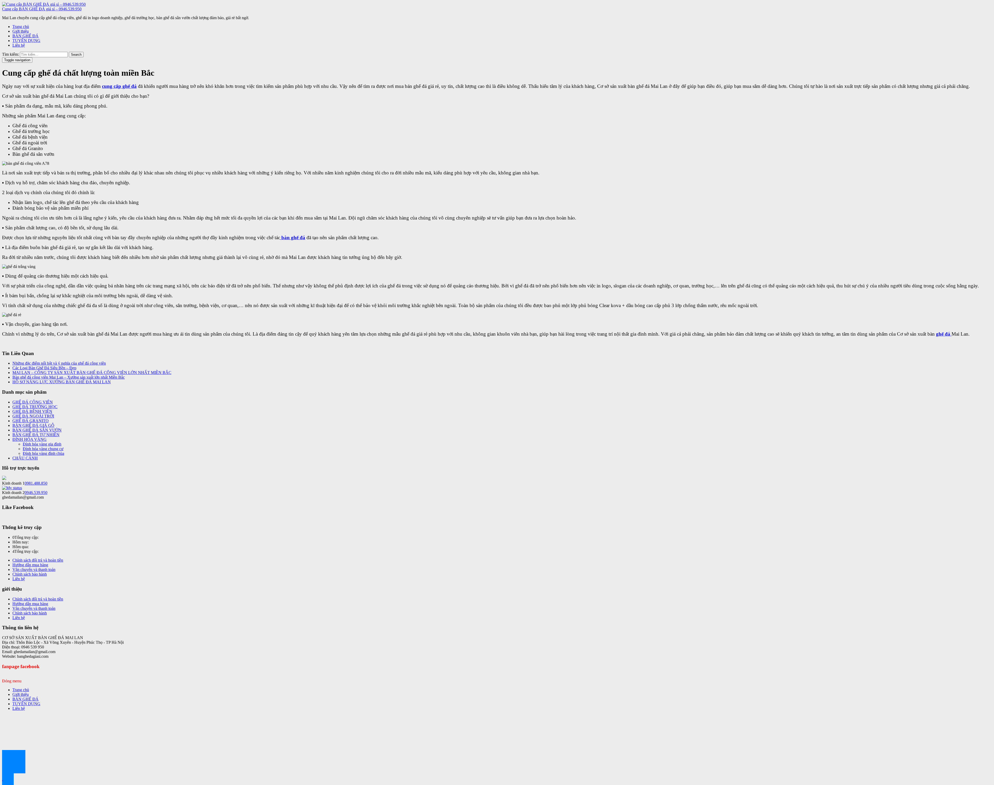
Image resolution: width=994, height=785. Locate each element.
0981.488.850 (36, 483)
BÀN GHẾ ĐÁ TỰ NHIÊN (36, 435)
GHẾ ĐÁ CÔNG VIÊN (32, 402)
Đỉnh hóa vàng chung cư (43, 449)
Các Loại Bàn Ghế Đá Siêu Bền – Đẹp (44, 368)
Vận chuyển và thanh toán (33, 569)
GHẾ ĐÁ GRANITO (30, 421)
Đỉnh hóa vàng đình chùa (43, 453)
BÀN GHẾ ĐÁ (25, 36)
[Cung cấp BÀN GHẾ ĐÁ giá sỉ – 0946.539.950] (44, 4)
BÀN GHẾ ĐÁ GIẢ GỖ (33, 425)
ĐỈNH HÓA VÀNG (29, 439)
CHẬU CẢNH (25, 458)
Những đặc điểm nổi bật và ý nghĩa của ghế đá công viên (59, 363)
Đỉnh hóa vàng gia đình (42, 444)
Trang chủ (20, 26)
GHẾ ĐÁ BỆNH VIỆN (32, 411)
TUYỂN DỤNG (26, 40)
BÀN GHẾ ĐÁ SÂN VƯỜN (37, 430)
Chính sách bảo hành (29, 574)
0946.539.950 (36, 492)
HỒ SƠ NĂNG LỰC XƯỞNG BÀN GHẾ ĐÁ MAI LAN (61, 382)
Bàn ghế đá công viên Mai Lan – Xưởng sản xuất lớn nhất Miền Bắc (68, 377)
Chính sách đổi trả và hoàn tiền (37, 560)
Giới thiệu (20, 31)
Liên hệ (18, 45)
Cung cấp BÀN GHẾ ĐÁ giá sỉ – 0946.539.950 (42, 9)
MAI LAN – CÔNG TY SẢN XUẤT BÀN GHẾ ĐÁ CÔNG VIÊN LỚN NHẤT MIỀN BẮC (91, 372)
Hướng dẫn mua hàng (30, 565)
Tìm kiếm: (10, 54)
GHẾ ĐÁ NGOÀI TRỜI (33, 416)
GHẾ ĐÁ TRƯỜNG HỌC (34, 407)
